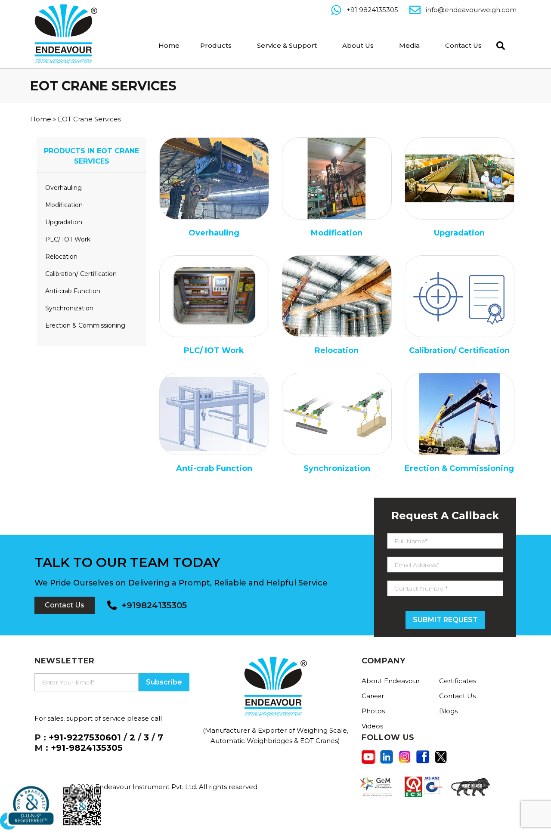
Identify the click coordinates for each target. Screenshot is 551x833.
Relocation (61, 256)
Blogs (448, 711)
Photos (373, 711)
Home (169, 45)
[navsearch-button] (498, 44)
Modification (64, 205)
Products (216, 45)
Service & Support (287, 45)
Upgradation (63, 222)
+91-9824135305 (87, 748)
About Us (358, 45)
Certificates (457, 681)
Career (373, 696)
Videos (372, 726)
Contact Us (463, 45)
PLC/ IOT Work (67, 239)
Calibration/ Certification (81, 274)
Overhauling (63, 188)
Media (409, 45)
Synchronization (69, 308)
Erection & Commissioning (85, 325)
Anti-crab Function (72, 291)
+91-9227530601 (85, 737)
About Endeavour (391, 681)
